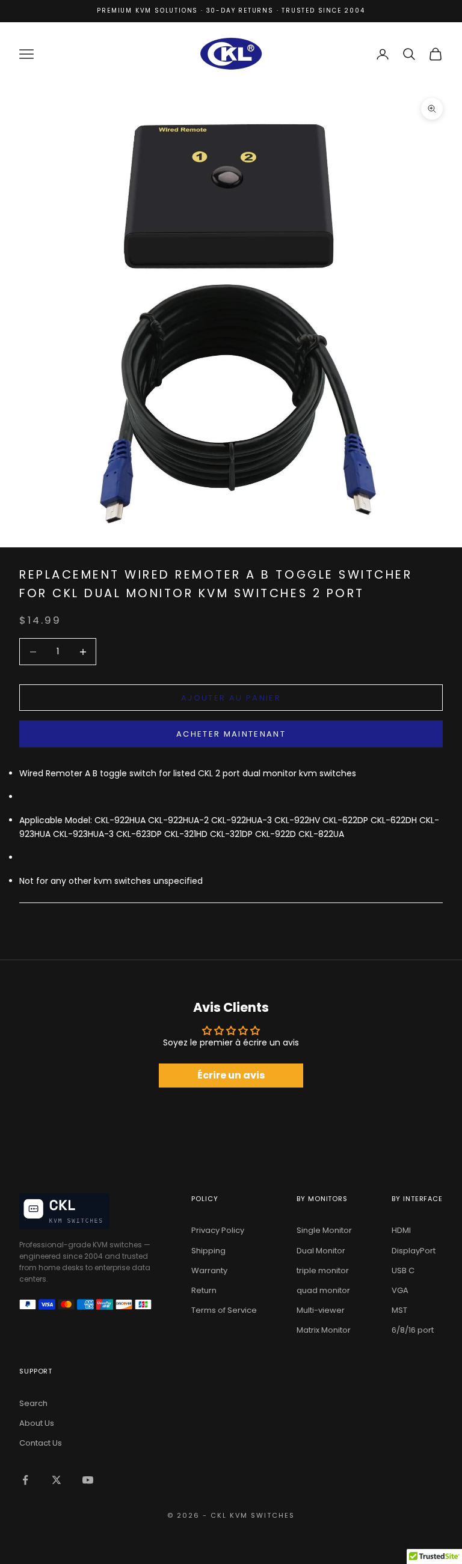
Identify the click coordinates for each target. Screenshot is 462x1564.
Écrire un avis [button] (231, 1075)
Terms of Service (224, 1310)
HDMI (401, 1230)
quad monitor (323, 1290)
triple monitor (323, 1270)
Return (204, 1290)
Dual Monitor (321, 1250)
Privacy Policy (217, 1230)
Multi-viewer (321, 1310)
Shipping (208, 1250)
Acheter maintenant (231, 734)
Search (33, 1403)
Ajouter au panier (231, 698)
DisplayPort (414, 1250)
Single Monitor (324, 1230)
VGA (400, 1290)
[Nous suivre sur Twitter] (57, 1480)
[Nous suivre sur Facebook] (25, 1480)
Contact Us (40, 1443)
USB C (403, 1270)
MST (399, 1310)
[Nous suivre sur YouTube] (88, 1480)
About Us (36, 1423)
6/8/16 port (413, 1330)
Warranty (209, 1270)
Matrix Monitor (324, 1330)
